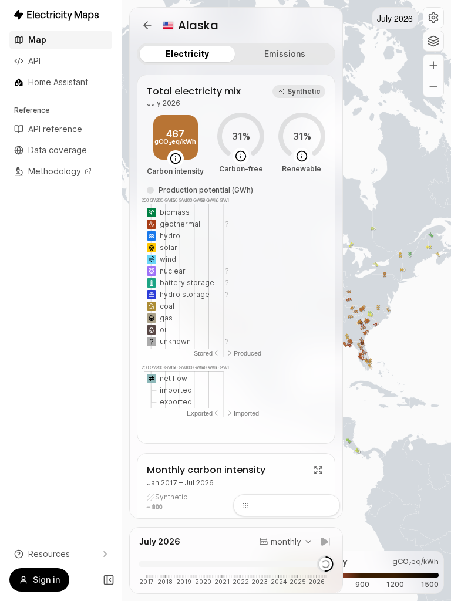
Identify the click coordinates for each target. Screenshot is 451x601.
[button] (433, 17)
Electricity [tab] (187, 54)
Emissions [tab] (284, 54)
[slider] (325, 564)
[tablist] (236, 54)
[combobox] (286, 541)
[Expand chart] (318, 470)
